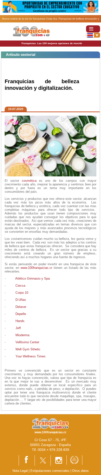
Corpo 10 (21, 292)
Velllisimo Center (27, 342)
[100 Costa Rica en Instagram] (58, 460)
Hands (20, 321)
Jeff (18, 328)
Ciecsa (20, 285)
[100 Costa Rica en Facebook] (26, 460)
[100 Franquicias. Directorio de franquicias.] (31, 31)
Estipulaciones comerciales (50, 471)
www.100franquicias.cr (36, 268)
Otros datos (80, 471)
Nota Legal (20, 471)
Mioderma (22, 335)
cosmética (29, 180)
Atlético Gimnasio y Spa (32, 278)
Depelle (20, 314)
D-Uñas (20, 300)
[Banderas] (93, 35)
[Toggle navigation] (93, 28)
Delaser (20, 307)
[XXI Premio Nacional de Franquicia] (74, 460)
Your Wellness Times (30, 356)
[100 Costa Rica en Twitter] (42, 460)
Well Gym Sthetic (27, 349)
